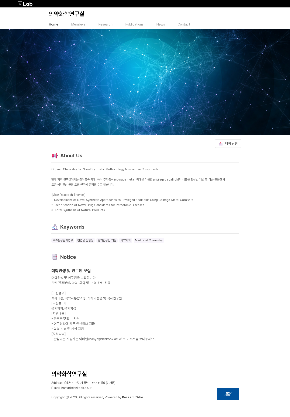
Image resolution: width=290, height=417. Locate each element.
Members (78, 24)
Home (53, 24)
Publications (134, 24)
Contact (184, 24)
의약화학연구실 (66, 13)
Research (105, 24)
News (160, 24)
